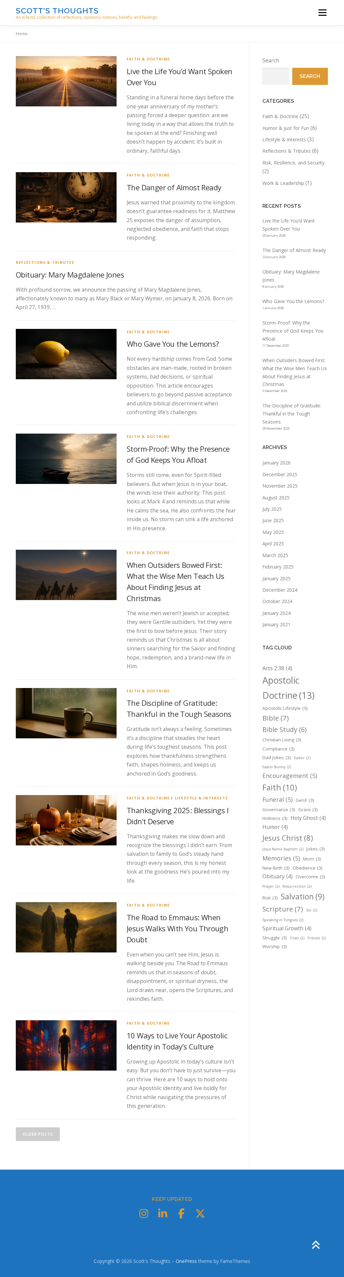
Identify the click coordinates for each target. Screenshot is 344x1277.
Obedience (307, 868)
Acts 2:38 (277, 668)
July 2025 (272, 509)
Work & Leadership (283, 183)
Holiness (275, 818)
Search (270, 60)
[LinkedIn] (163, 1214)
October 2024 (277, 601)
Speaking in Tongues (282, 920)
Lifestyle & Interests (201, 797)
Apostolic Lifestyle (285, 708)
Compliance (278, 749)
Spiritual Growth (286, 928)
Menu (322, 12)
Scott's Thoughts (57, 10)
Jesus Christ (287, 838)
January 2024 (276, 613)
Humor (275, 827)
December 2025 (279, 474)
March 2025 (275, 555)
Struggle (274, 938)
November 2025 (280, 486)
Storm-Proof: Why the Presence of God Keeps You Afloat (293, 331)
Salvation (303, 896)
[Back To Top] (316, 1245)
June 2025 (273, 520)
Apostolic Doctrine (288, 687)
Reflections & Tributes (45, 262)
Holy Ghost (308, 818)
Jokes (315, 849)
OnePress (186, 1261)
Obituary (277, 876)
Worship (274, 946)
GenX (305, 800)
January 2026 (276, 462)
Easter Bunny (276, 767)
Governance (278, 809)
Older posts (38, 1134)
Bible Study (284, 729)
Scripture (282, 909)
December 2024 (279, 590)
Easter (302, 757)
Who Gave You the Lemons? (173, 344)
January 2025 (276, 578)
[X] (200, 1214)
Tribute (316, 938)
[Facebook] (181, 1214)
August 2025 (276, 497)
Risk (270, 898)
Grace (308, 809)
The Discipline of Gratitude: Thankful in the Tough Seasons (291, 413)
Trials (297, 938)
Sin (311, 910)
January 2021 (276, 624)
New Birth (276, 868)
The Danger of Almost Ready (174, 187)
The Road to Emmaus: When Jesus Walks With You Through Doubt (177, 928)
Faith (279, 787)
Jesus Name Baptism (282, 849)
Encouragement (289, 776)
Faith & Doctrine (148, 58)
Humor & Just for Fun (285, 128)
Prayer (271, 886)
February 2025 (278, 566)
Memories (281, 858)
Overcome (310, 877)
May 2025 (273, 532)
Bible (275, 718)
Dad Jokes (276, 757)
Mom (312, 859)
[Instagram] (144, 1214)
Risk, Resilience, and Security (293, 162)
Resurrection (297, 886)
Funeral (277, 799)
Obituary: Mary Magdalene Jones (70, 274)
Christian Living (281, 740)
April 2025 (273, 543)
